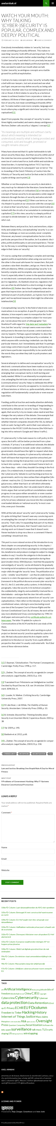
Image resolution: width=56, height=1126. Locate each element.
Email (4, 858)
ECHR (19, 1008)
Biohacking (36, 990)
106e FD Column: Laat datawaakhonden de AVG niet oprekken (27, 907)
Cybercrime (8, 997)
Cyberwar (43, 998)
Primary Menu (52, 3)
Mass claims (41, 1016)
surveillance (21, 1029)
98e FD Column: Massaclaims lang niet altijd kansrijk (23, 964)
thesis (39, 1029)
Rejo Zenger (17, 1111)
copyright (43, 994)
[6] (53, 203)
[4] (37, 190)
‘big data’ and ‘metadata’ (37, 324)
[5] (27, 200)
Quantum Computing (17, 1025)
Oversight (44, 1021)
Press (4, 1024)
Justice (30, 1016)
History (41, 1012)
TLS (50, 754)
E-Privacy (9, 1007)
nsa (23, 1021)
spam (8, 1029)
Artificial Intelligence (18, 989)
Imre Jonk (40, 1111)
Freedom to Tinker (11, 1012)
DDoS (51, 1003)
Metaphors (24, 754)
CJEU (35, 993)
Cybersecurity (10, 754)
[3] (29, 177)
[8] (13, 288)
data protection (14, 1002)
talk (34, 1029)
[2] (48, 125)
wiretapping (31, 1033)
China (28, 993)
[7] (12, 213)
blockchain (15, 994)
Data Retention (38, 1003)
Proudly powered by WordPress (12, 1123)
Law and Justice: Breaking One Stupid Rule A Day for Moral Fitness (27, 768)
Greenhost (27, 1111)
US (10, 1033)
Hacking (28, 1012)
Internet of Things (13, 1016)
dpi (2, 1008)
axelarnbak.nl (8, 3)
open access (31, 1022)
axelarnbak (27, 40)
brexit (22, 994)
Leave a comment (44, 40)
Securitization (39, 754)
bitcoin (44, 989)
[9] (14, 301)
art (2, 990)
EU (26, 1007)
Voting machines (17, 1034)
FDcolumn (38, 1007)
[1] (14, 112)
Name (4, 847)
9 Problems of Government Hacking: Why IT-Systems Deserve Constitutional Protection (25, 781)
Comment (6, 812)
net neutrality (16, 1022)
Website (5, 870)
